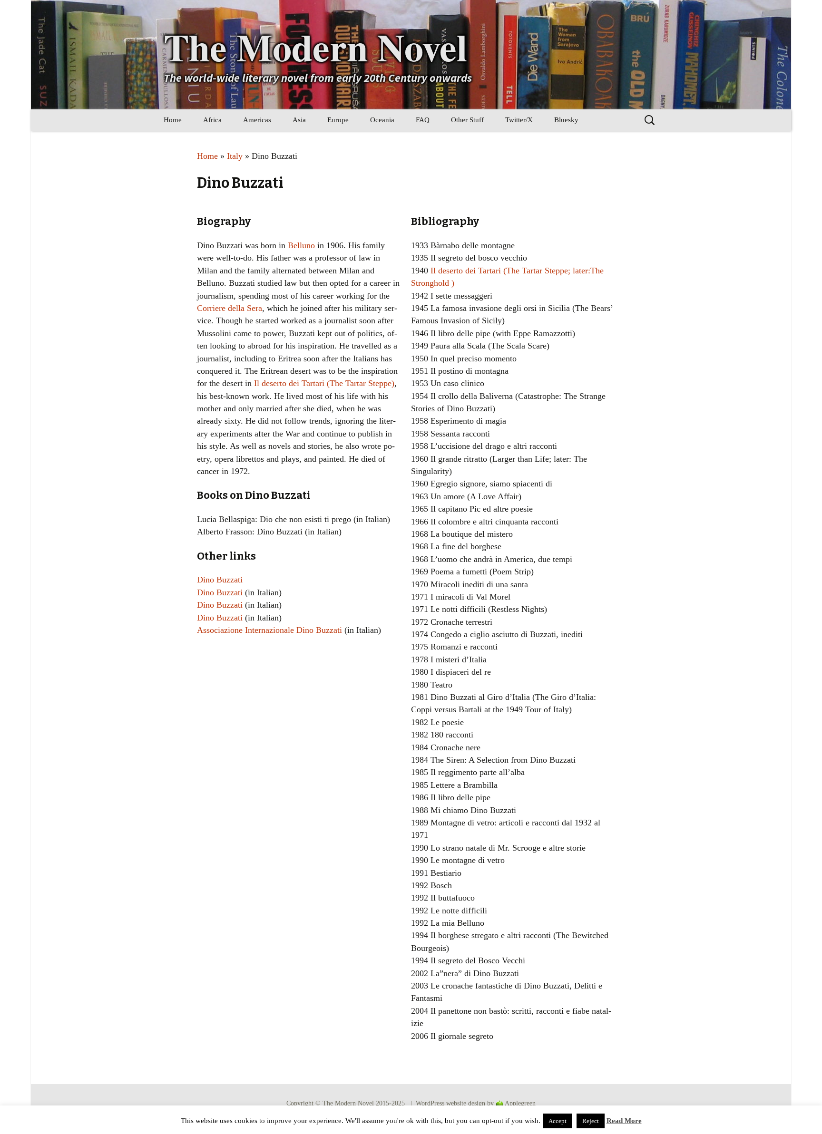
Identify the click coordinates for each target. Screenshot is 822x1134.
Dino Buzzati (220, 579)
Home (173, 120)
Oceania (382, 120)
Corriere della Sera (229, 308)
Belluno (301, 245)
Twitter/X (519, 120)
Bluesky (566, 120)
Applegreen (520, 1103)
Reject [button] (590, 1120)
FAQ (423, 120)
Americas (257, 120)
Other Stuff (467, 120)
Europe (338, 120)
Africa (212, 120)
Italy (235, 156)
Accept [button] (557, 1120)
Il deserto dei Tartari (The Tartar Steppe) (324, 383)
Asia (299, 120)
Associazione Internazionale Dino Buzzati (269, 630)
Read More (624, 1120)
